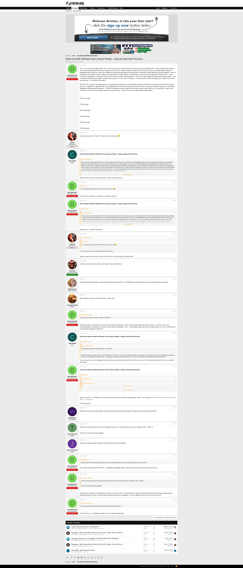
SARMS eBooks (113, 8)
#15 (175, 440)
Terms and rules (151, 566)
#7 (175, 261)
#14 (175, 424)
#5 (175, 200)
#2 (175, 132)
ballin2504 (170, 534)
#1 (175, 65)
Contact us (143, 566)
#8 (175, 279)
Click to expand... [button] (128, 174)
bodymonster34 (168, 528)
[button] (88, 8)
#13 (175, 408)
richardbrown (74, 534)
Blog (121, 8)
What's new (83, 8)
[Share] (173, 65)
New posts (68, 11)
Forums (75, 8)
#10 (175, 311)
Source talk (90, 546)
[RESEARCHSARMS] (137, 49)
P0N (72, 552)
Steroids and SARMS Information (95, 528)
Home (68, 8)
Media (92, 8)
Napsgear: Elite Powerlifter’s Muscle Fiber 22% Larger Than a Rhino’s (97, 532)
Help (168, 566)
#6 (175, 234)
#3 (175, 151)
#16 (175, 456)
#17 (175, 474)
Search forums (77, 11)
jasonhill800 (74, 528)
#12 (175, 366)
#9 (175, 295)
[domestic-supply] (105, 49)
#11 (175, 333)
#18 (175, 499)
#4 (175, 182)
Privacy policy (161, 566)
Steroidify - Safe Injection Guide (83, 550)
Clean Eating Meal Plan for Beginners (85, 527)
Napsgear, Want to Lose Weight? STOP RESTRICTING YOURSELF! (95, 538)
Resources (101, 8)
